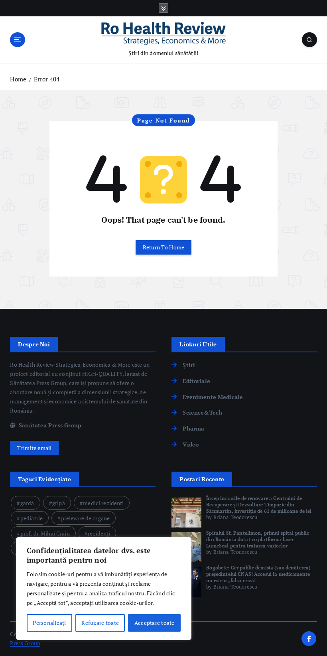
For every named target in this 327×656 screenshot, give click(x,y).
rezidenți (99, 533)
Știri (189, 365)
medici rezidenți (103, 503)
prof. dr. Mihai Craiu (45, 533)
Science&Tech (202, 412)
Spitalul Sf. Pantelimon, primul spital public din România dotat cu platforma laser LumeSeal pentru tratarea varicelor (257, 539)
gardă (27, 503)
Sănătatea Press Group (49, 425)
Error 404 (46, 79)
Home (18, 79)
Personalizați (49, 622)
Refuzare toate (100, 622)
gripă (58, 503)
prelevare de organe (85, 518)
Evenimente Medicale (213, 397)
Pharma (193, 428)
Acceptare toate (154, 622)
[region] (103, 588)
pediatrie (31, 518)
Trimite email (34, 448)
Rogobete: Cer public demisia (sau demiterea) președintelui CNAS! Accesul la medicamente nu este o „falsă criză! (258, 574)
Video (191, 444)
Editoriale (196, 381)
